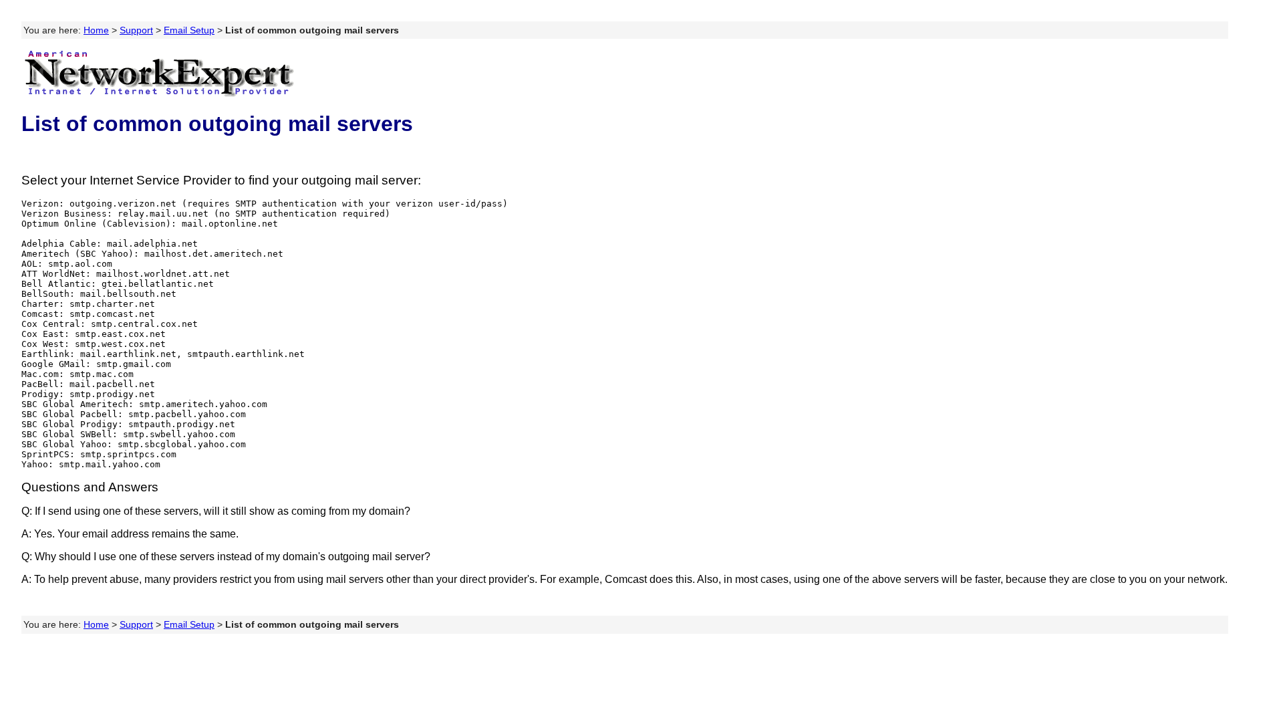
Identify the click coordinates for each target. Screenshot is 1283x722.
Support (136, 30)
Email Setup (189, 30)
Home (96, 30)
